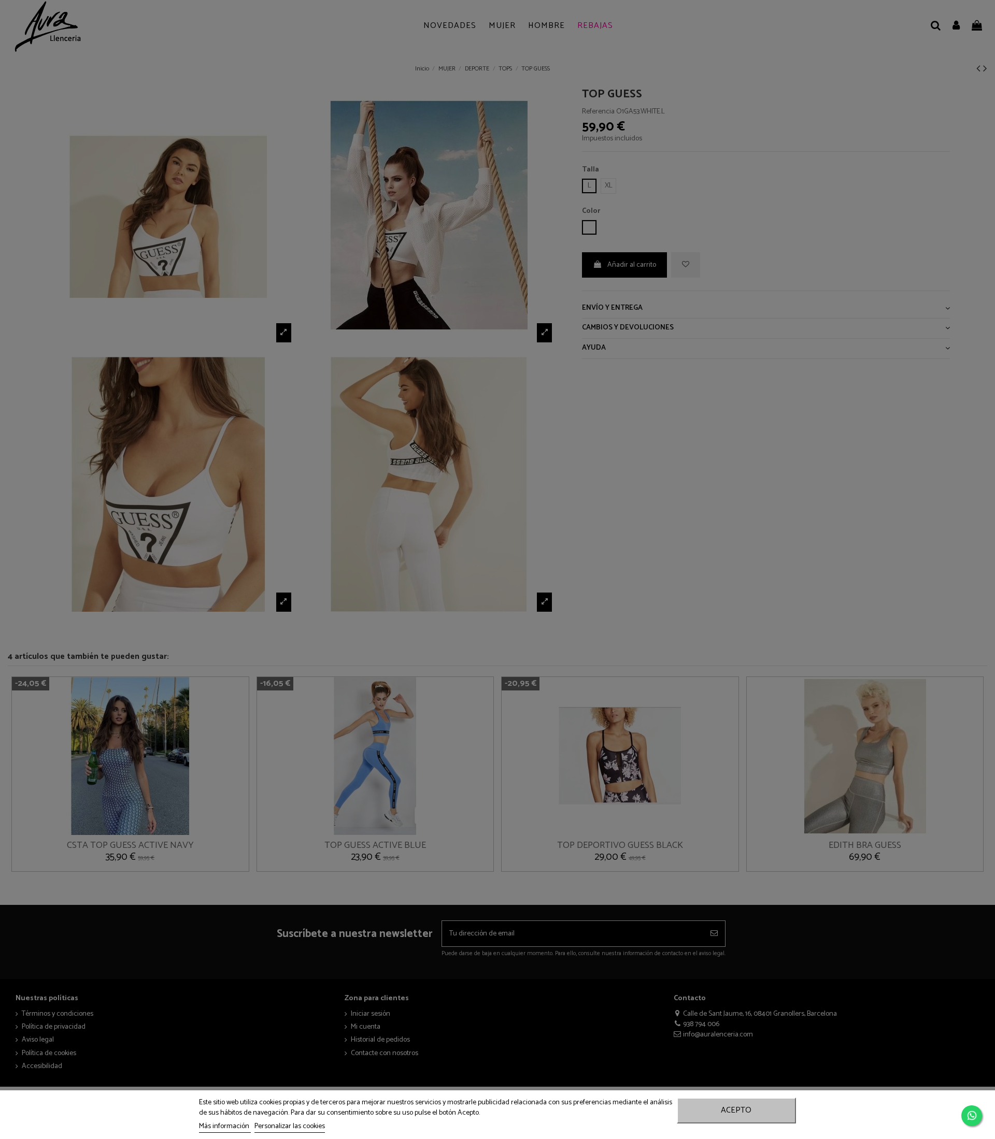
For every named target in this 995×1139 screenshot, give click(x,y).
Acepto (736, 1110)
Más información (225, 1126)
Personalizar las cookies (289, 1126)
